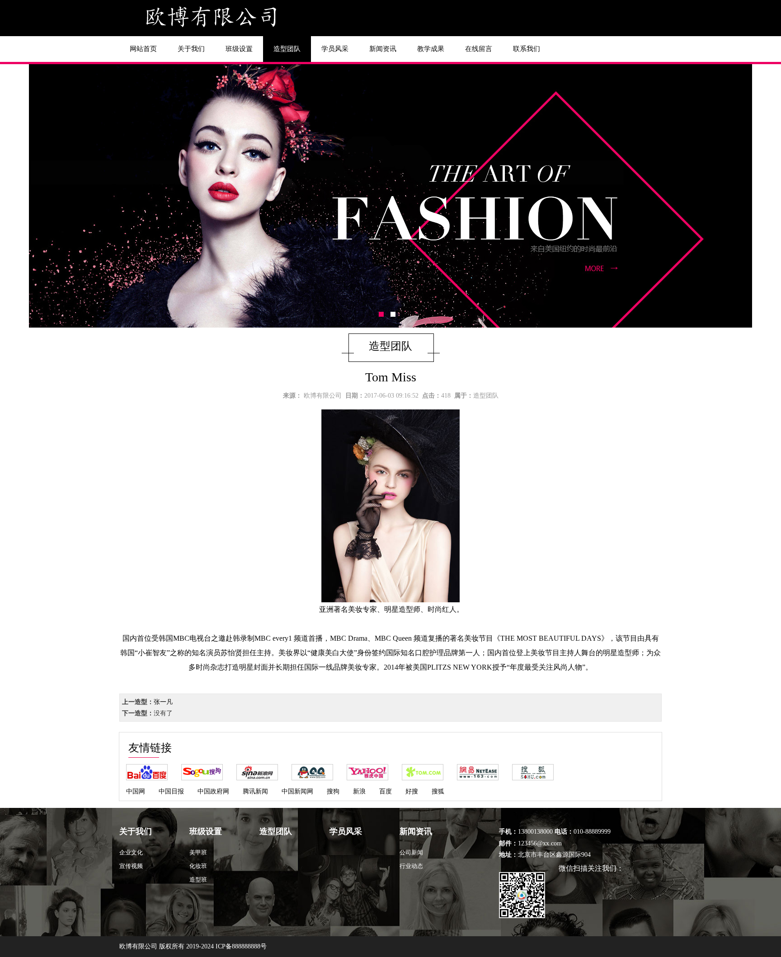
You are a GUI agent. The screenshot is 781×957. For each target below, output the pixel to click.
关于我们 (191, 48)
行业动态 (411, 866)
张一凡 (163, 702)
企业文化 (131, 852)
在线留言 (478, 48)
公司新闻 (411, 852)
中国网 (135, 791)
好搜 (411, 791)
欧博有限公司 (323, 395)
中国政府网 (213, 791)
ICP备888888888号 (241, 946)
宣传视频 (131, 866)
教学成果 (430, 48)
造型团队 (287, 48)
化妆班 (198, 866)
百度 (385, 791)
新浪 (359, 791)
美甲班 (198, 852)
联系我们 (526, 48)
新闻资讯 (382, 48)
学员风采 (334, 48)
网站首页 (143, 48)
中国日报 (171, 791)
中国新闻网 (297, 791)
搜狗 (333, 791)
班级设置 (239, 48)
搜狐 (438, 791)
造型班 (198, 879)
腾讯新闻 (255, 791)
